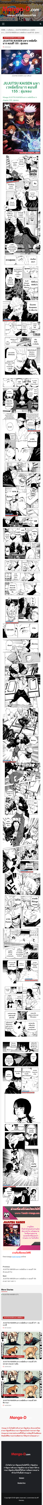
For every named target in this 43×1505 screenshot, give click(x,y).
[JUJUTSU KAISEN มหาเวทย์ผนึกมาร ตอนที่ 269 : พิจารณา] (21, 1384)
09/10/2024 (7, 1328)
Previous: (20, 1269)
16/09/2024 (7, 1405)
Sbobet (21, 1478)
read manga (16, 1256)
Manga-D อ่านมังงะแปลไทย (21, 15)
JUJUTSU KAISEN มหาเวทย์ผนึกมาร (13, 37)
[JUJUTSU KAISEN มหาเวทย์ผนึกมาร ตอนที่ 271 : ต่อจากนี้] (21, 1306)
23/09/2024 (7, 1366)
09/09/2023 (7, 47)
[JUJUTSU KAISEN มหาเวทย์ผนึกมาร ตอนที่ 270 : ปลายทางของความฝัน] (21, 1345)
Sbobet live (22, 1483)
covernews (30, 1498)
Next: (20, 1278)
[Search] (40, 24)
